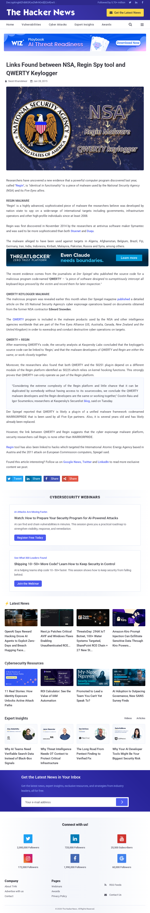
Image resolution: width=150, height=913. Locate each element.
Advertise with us (14, 891)
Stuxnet (76, 231)
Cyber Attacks (58, 24)
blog (87, 401)
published (123, 299)
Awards (106, 24)
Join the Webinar (28, 583)
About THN (11, 886)
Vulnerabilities (31, 24)
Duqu (90, 231)
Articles (141, 718)
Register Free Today (30, 537)
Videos (128, 718)
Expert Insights (84, 24)
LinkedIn (103, 462)
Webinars (57, 886)
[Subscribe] (122, 802)
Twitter (87, 462)
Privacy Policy (59, 896)
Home (10, 24)
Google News (72, 462)
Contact (9, 896)
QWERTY (18, 319)
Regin (19, 185)
